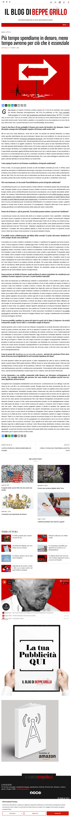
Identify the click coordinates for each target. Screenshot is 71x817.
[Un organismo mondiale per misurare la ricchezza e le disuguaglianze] (42, 548)
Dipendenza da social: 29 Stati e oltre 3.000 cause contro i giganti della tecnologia (22, 568)
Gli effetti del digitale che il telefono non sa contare (22, 547)
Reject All (35, 813)
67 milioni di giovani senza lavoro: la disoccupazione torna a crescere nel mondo (59, 558)
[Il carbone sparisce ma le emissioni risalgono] (6, 558)
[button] (4, 2)
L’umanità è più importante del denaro (14, 514)
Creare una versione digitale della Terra (51, 488)
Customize (12, 813)
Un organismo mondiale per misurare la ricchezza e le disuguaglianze (58, 548)
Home (3, 32)
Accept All (58, 813)
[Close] (69, 799)
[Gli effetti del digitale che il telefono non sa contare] (6, 548)
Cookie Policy (7, 809)
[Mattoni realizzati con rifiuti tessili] (42, 538)
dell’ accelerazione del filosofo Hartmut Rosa (41, 115)
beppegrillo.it (5, 47)
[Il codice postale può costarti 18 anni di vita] (6, 538)
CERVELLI (8, 32)
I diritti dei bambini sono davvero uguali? (51, 522)
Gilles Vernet (11, 110)
